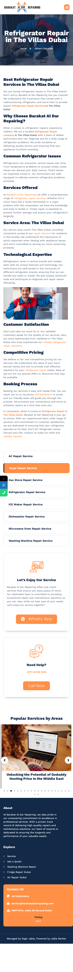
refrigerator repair (35, 370)
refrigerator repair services (30, 198)
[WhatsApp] (4, 485)
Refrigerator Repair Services (28, 105)
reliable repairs (12, 436)
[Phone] (4, 492)
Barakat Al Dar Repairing (21, 194)
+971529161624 (43, 394)
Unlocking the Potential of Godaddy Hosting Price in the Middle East (37, 776)
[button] (67, 7)
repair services (42, 233)
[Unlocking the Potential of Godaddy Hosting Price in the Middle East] (36, 747)
